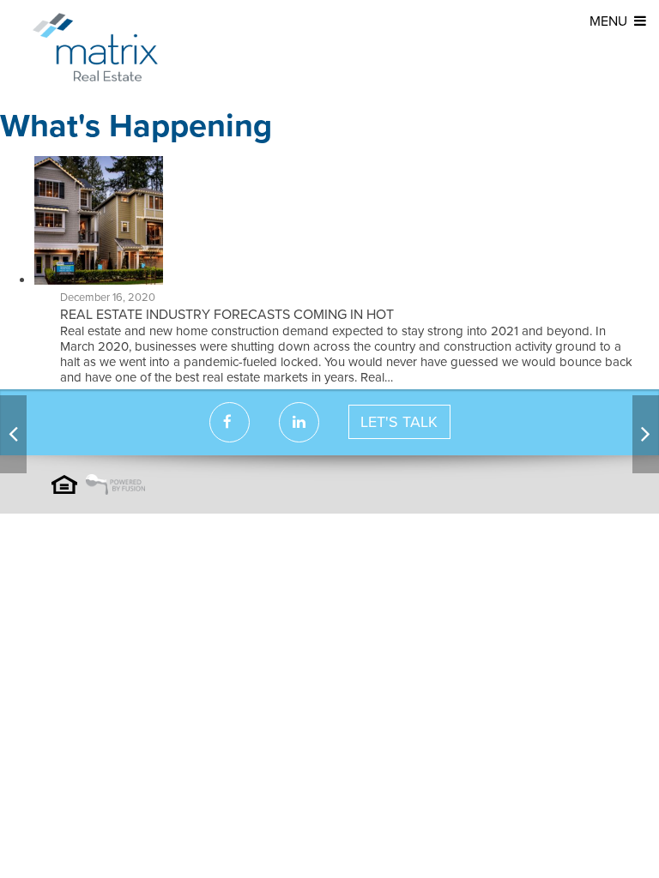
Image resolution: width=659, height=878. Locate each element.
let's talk (399, 421)
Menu (608, 21)
